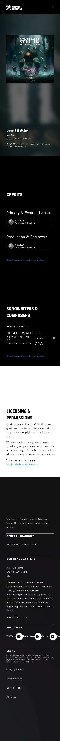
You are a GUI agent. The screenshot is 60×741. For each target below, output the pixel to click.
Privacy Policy (14, 679)
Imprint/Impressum (17, 617)
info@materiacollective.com (21, 464)
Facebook (28, 636)
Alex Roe (10, 135)
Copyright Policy (15, 670)
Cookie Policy (13, 688)
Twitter (46, 636)
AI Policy (11, 697)
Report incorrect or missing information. (25, 260)
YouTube (11, 636)
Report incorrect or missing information (25, 356)
